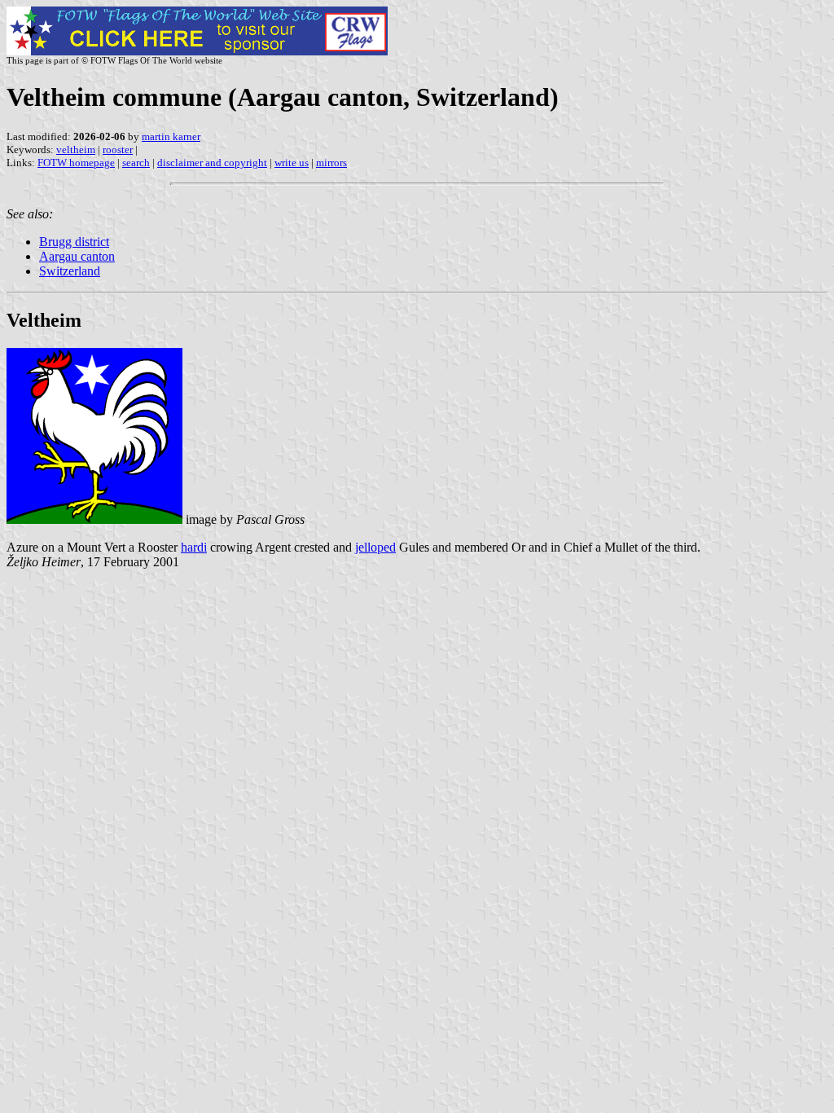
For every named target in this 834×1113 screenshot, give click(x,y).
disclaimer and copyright (212, 162)
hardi (194, 547)
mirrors (331, 162)
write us (291, 162)
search (136, 162)
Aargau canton (77, 256)
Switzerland (69, 271)
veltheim (75, 149)
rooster (118, 149)
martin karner (171, 136)
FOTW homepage (76, 162)
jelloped (375, 547)
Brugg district (74, 242)
